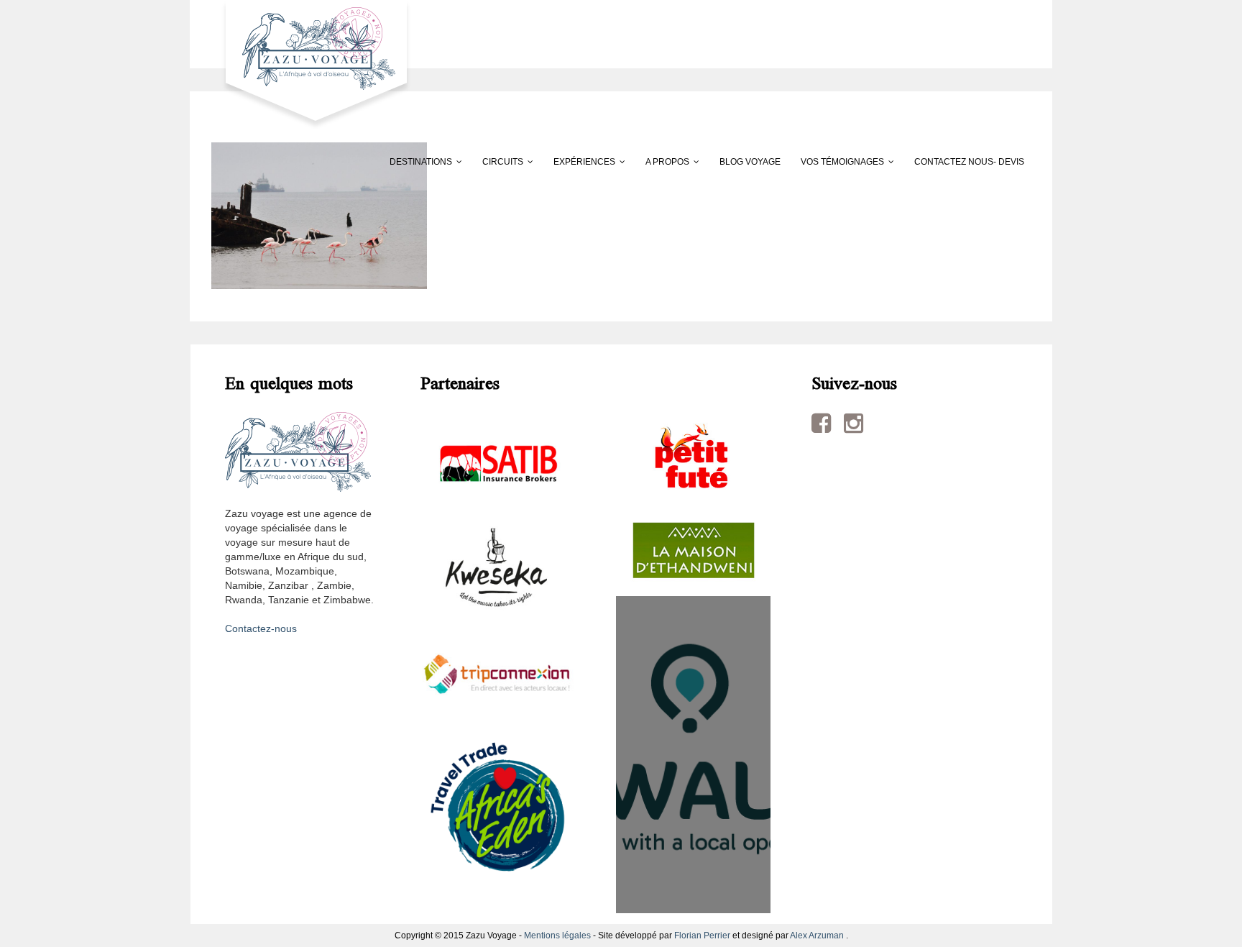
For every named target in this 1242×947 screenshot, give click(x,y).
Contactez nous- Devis (969, 162)
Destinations (421, 162)
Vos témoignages (842, 162)
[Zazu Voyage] (311, 64)
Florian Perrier (702, 935)
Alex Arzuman (817, 935)
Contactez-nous (261, 628)
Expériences (584, 162)
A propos (667, 162)
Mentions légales (557, 935)
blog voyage (750, 162)
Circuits (502, 162)
